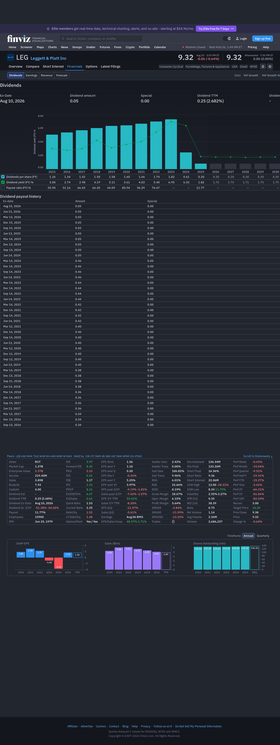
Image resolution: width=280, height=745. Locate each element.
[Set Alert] (263, 66)
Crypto (130, 47)
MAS (69, 456)
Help (266, 47)
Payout (13, 512)
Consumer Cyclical (171, 66)
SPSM (125, 456)
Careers (101, 726)
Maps (40, 47)
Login (243, 38)
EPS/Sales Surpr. (112, 521)
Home (12, 47)
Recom (237, 503)
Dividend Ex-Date (20, 503)
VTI (92, 456)
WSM (59, 456)
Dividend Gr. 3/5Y (20, 507)
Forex (117, 47)
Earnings (106, 517)
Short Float (194, 471)
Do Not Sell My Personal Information (198, 726)
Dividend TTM (17, 498)
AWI (53, 456)
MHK (30, 456)
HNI (23, 456)
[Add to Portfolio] (270, 66)
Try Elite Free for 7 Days (213, 28)
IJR (88, 456)
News (64, 47)
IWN (119, 456)
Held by (79, 456)
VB (103, 456)
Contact (114, 726)
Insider (90, 47)
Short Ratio (194, 475)
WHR (42, 456)
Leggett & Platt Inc (48, 58)
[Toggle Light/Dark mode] (227, 38)
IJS (132, 456)
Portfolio (144, 47)
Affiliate (72, 726)
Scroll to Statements (256, 456)
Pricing (252, 47)
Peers (10, 456)
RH (48, 456)
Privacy (145, 726)
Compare (32, 66)
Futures (105, 47)
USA (234, 66)
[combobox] (101, 38)
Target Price (240, 507)
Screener (26, 47)
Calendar (160, 47)
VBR (107, 456)
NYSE (253, 66)
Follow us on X (163, 726)
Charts (52, 47)
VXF (113, 456)
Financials (74, 66)
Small (243, 66)
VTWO (138, 456)
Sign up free (262, 38)
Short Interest (53, 66)
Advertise (87, 726)
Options (91, 66)
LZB (18, 456)
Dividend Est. (17, 494)
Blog (125, 726)
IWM (98, 456)
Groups (77, 47)
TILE (36, 456)
